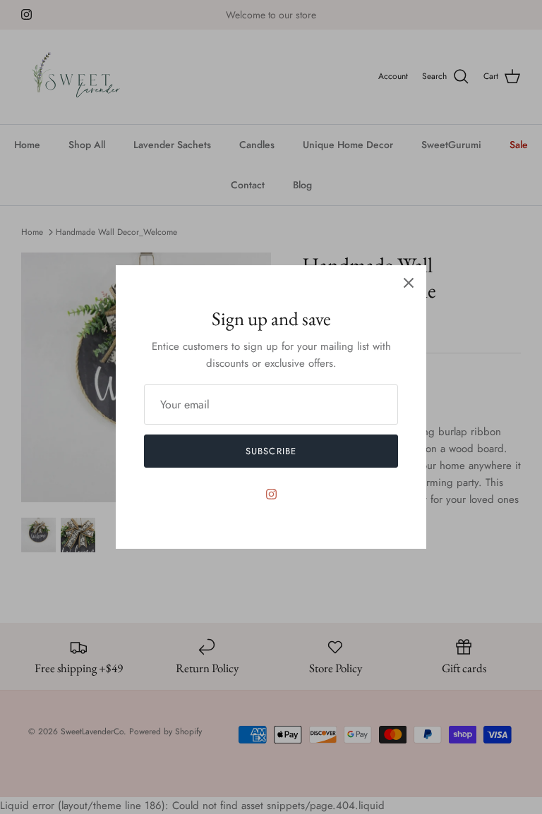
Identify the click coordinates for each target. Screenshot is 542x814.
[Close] (408, 282)
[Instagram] (271, 494)
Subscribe (271, 451)
